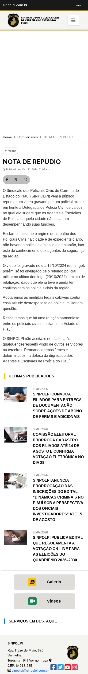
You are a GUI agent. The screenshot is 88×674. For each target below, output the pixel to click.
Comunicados (27, 137)
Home (7, 137)
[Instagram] (75, 667)
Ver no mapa (39, 660)
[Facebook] (53, 667)
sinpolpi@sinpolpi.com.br (30, 670)
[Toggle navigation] (78, 5)
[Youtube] (68, 667)
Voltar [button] (12, 151)
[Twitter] (60, 667)
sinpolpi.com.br (15, 5)
